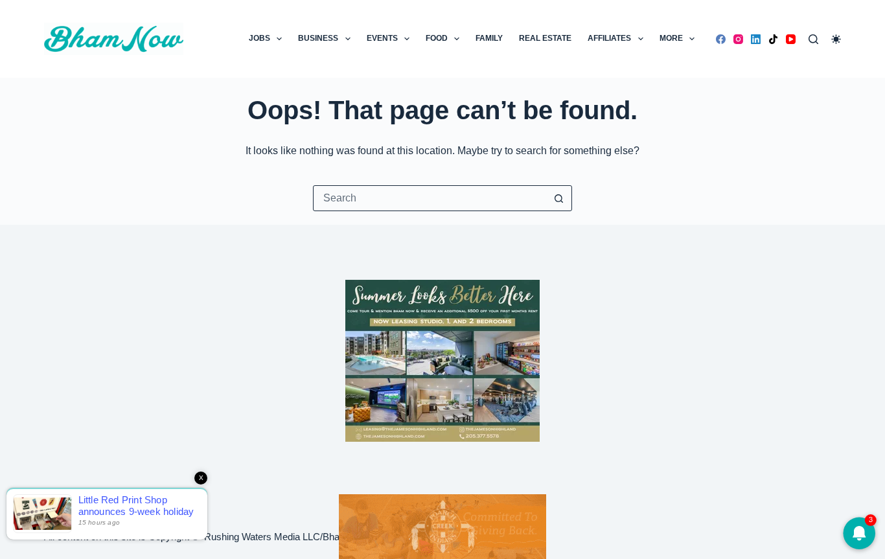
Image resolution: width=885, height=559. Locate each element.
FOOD (437, 38)
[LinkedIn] (756, 39)
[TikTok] (773, 39)
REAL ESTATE (545, 38)
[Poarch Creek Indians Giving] (442, 525)
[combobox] (430, 198)
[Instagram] (738, 39)
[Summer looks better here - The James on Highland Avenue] (442, 359)
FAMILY (489, 38)
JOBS (259, 38)
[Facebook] (721, 39)
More (671, 38)
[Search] (813, 39)
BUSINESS (318, 38)
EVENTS (382, 38)
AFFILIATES (609, 38)
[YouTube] (791, 39)
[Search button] (559, 198)
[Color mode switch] (836, 39)
